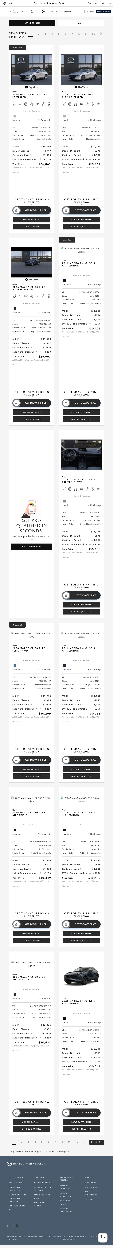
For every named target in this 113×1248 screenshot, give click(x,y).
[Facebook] (7, 1226)
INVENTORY (16, 1177)
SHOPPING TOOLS (66, 1178)
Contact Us (91, 1187)
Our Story (90, 1183)
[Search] (103, 3)
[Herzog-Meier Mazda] (45, 11)
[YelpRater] (17, 1226)
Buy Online (90, 11)
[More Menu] (3, 11)
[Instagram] (12, 1226)
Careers (89, 1199)
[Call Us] (90, 3)
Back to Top (96, 1142)
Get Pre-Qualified (31, 227)
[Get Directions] (97, 3)
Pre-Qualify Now (31, 547)
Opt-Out (13, 1239)
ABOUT (89, 1177)
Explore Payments (32, 220)
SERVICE (39, 1177)
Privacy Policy (14, 1237)
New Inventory (17, 1183)
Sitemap (43, 1237)
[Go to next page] (101, 34)
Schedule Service (103, 11)
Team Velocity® (78, 1237)
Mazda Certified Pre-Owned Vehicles (18, 1198)
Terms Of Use (30, 1237)
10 (93, 33)
